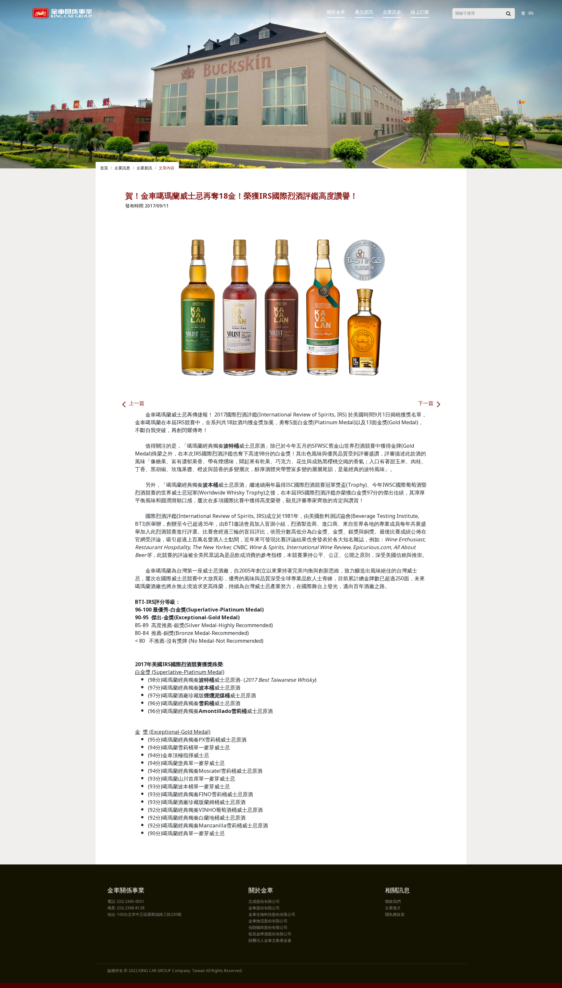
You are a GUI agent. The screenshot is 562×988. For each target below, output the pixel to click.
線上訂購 (420, 12)
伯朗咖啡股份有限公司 (268, 928)
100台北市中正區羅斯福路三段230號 (149, 915)
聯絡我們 (393, 902)
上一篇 (136, 404)
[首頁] (62, 13)
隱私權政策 (395, 915)
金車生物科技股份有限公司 (271, 915)
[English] (538, 9)
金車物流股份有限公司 (268, 921)
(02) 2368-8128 (130, 908)
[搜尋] (508, 13)
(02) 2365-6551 (130, 902)
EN (531, 13)
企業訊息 (392, 12)
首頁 (104, 168)
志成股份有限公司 (264, 902)
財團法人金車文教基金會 (269, 941)
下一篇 (426, 404)
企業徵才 (393, 908)
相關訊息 (397, 891)
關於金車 (336, 12)
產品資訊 (364, 12)
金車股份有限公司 (264, 908)
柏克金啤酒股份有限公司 (269, 934)
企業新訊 (144, 168)
